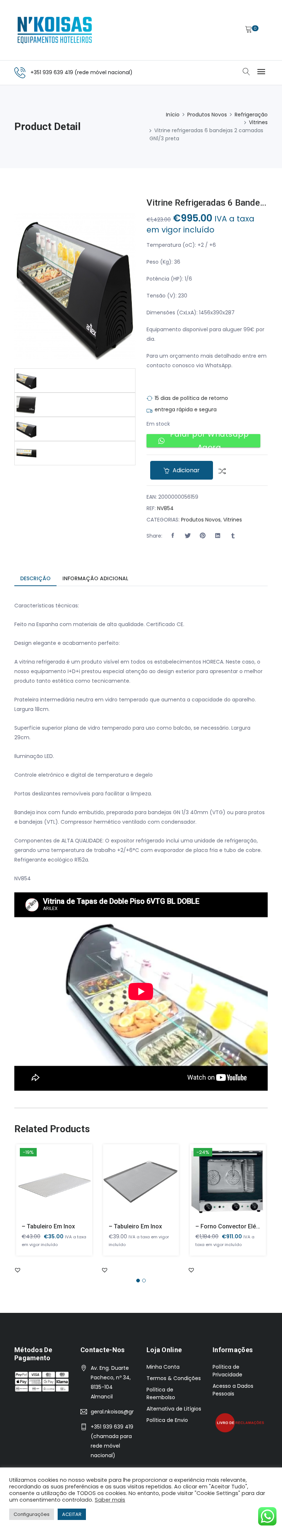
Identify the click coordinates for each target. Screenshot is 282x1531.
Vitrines (258, 122)
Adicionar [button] (217, 1186)
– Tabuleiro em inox (48, 1226)
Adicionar (185, 470)
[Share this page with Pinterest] (202, 535)
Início (173, 114)
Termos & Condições (174, 1378)
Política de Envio (167, 1420)
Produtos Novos (207, 114)
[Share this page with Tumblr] (232, 535)
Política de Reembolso (161, 1393)
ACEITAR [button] (72, 1514)
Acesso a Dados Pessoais (233, 1389)
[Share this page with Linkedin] (217, 535)
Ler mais (43, 1186)
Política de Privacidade (227, 1370)
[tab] (35, 579)
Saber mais (110, 1499)
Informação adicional (95, 578)
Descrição (35, 578)
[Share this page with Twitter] (187, 535)
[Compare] (219, 470)
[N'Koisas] (54, 30)
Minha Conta (163, 1367)
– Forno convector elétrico (231, 1226)
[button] (172, 535)
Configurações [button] (32, 1514)
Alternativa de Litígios (174, 1408)
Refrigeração (251, 114)
